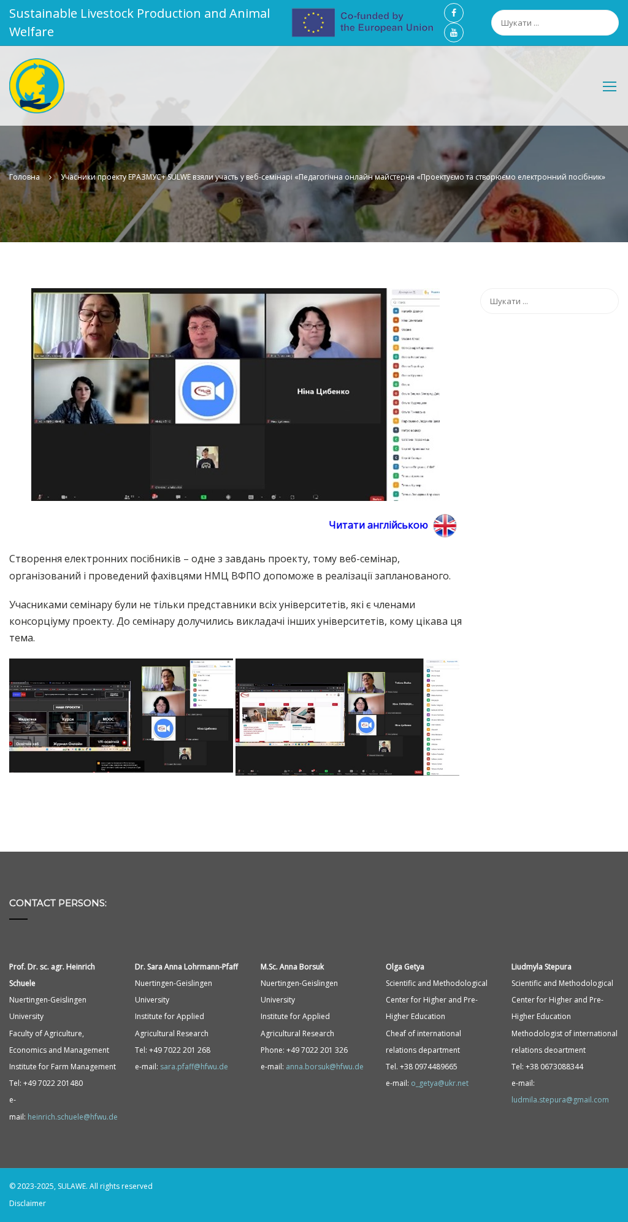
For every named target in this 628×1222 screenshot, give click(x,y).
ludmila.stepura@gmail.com (560, 1099)
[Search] (612, 16)
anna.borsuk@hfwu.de (325, 1066)
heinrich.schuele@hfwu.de (73, 1117)
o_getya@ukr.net (440, 1083)
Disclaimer (27, 1203)
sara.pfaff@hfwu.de (194, 1066)
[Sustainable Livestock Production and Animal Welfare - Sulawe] (36, 92)
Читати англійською (378, 525)
